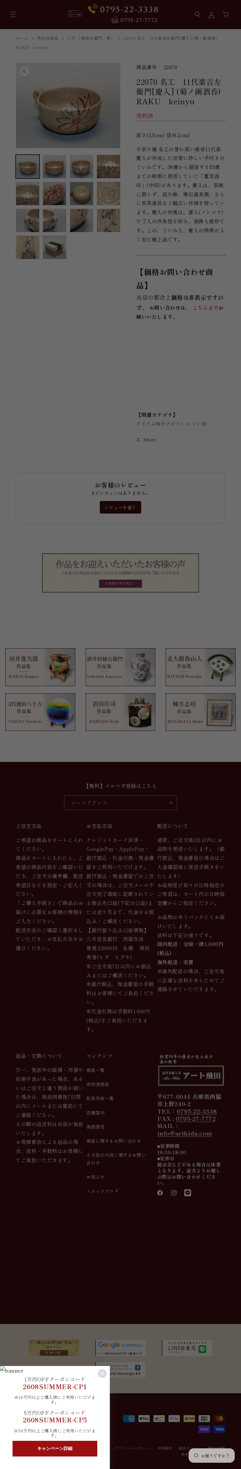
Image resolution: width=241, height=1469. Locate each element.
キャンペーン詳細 (54, 1448)
